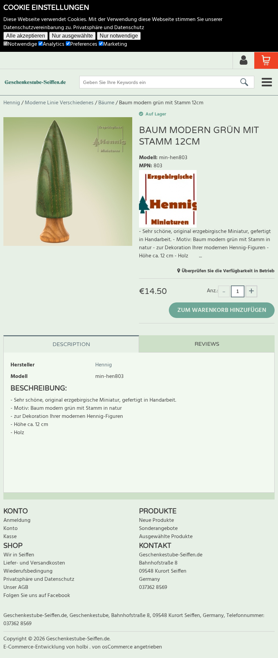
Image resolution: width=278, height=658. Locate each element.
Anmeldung (17, 520)
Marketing (115, 44)
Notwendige (22, 44)
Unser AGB (15, 587)
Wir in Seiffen (18, 555)
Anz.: (212, 290)
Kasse (10, 536)
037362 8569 (153, 587)
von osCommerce (113, 647)
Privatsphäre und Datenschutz (108, 27)
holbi (83, 647)
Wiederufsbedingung (28, 571)
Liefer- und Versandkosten (34, 563)
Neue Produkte (156, 520)
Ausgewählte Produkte (166, 536)
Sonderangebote (158, 528)
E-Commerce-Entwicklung (34, 647)
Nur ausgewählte (72, 36)
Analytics (53, 44)
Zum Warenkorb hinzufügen (221, 310)
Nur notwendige (119, 36)
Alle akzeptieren (25, 36)
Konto (10, 528)
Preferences (83, 44)
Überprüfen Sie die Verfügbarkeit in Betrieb (228, 271)
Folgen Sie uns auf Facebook (36, 595)
